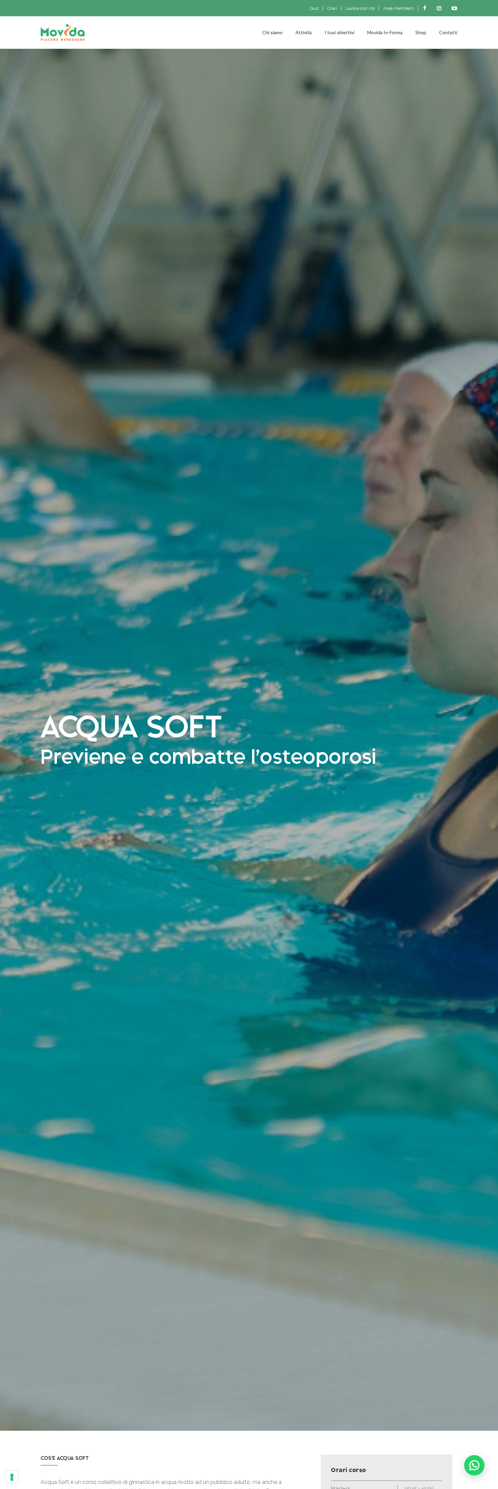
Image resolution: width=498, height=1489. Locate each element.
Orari (332, 8)
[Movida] (151, 32)
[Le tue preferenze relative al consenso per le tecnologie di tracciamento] (11, 1477)
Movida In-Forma (384, 32)
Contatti (448, 32)
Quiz (314, 8)
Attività (303, 32)
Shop (420, 32)
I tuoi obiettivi (339, 32)
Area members (398, 8)
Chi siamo (272, 32)
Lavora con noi (360, 8)
